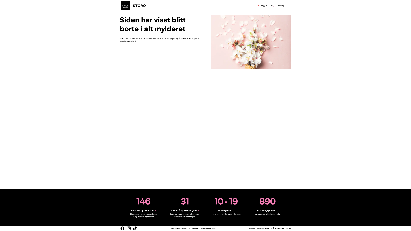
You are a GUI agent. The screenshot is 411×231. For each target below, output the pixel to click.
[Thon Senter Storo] (133, 5)
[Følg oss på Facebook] (122, 228)
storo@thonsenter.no (208, 228)
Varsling (288, 228)
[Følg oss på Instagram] (128, 228)
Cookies (252, 228)
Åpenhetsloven (278, 228)
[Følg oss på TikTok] (134, 228)
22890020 (196, 228)
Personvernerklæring (264, 228)
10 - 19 (266, 5)
